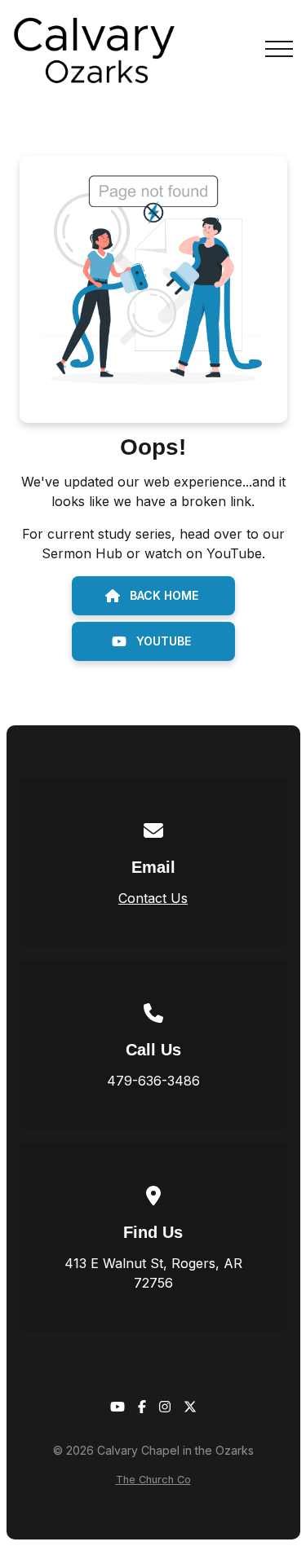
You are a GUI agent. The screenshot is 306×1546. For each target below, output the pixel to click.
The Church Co (153, 1479)
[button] (279, 49)
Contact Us (153, 898)
